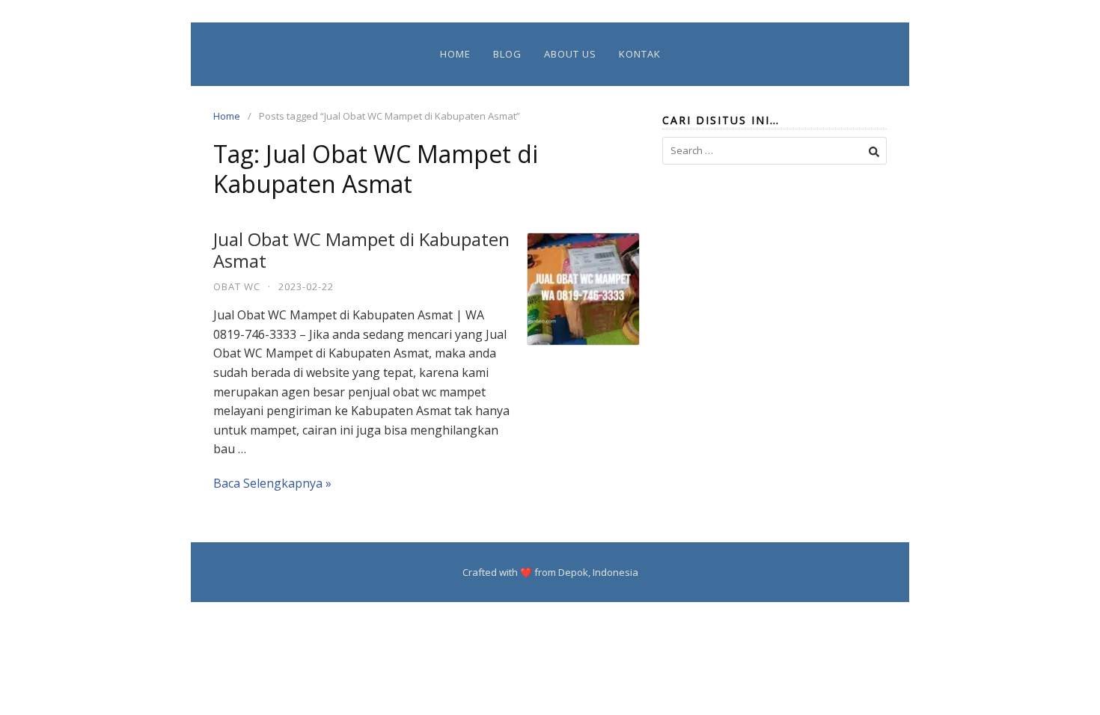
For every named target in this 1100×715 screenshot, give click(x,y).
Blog (507, 54)
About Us (570, 54)
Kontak (640, 54)
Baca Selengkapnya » (272, 483)
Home (455, 54)
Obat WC (236, 286)
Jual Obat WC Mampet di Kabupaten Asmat (361, 250)
